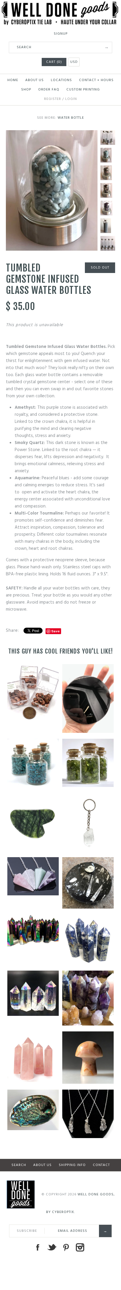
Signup (61, 34)
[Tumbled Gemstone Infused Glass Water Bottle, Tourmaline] (107, 172)
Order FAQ (48, 90)
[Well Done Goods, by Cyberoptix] (60, 5)
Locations (61, 80)
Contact (101, 1165)
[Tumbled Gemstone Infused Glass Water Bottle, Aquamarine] (52, 133)
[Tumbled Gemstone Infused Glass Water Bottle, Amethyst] (107, 208)
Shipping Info (72, 1165)
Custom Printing (83, 90)
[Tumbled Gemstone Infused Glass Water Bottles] (107, 137)
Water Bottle (71, 118)
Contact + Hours (96, 80)
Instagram (79, 1247)
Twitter (51, 1247)
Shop (26, 90)
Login (71, 99)
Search (18, 1165)
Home (12, 80)
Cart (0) (54, 62)
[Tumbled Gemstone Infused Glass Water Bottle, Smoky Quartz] (107, 190)
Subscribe (27, 1231)
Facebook (37, 1247)
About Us (34, 80)
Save (55, 631)
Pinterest (65, 1247)
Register (52, 99)
